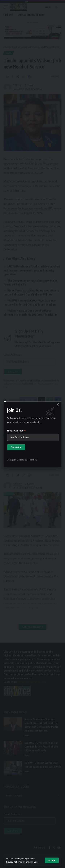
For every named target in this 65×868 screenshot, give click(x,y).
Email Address (16, 430)
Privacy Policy (13, 862)
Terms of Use (31, 862)
